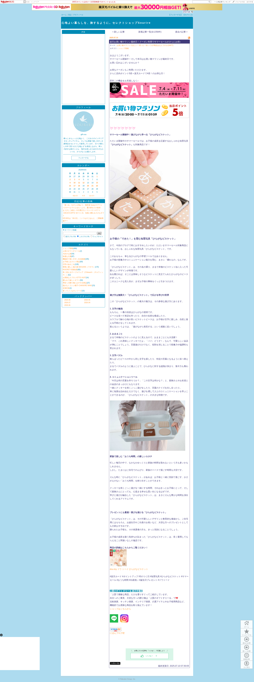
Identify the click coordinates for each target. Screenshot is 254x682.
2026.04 (87, 303)
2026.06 (67, 305)
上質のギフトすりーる (71, 251)
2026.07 (67, 303)
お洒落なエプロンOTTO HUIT (74, 278)
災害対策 (66, 288)
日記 (69, 15)
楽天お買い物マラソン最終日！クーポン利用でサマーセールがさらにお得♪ (145, 42)
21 (92, 186)
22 (97, 186)
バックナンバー (83, 296)
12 (83, 183)
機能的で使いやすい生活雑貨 (74, 259)
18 (79, 186)
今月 (83, 195)
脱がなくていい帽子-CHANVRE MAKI (77, 285)
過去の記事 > (181, 32)
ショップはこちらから (120, 609)
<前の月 (75, 195)
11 (79, 183)
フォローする (246, 635)
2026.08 (67, 300)
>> (222, 2)
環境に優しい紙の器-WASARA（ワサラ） (79, 267)
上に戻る (246, 667)
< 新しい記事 (118, 32)
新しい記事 (247, 651)
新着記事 (246, 659)
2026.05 (87, 300)
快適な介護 (67, 256)
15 (97, 183)
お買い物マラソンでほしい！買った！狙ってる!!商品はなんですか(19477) (145, 45)
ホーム (64, 15)
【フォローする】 (175, 15)
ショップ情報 (68, 248)
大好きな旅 (67, 254)
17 (74, 186)
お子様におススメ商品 (71, 262)
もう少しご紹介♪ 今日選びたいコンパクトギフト (81, 210)
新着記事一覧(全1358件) (149, 32)
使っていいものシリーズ (72, 291)
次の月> (91, 195)
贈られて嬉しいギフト (71, 280)
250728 (186, 12)
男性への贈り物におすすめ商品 (75, 283)
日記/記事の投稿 (83, 201)
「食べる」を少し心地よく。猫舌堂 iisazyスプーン (82, 205)
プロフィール (78, 15)
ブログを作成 (240, 2)
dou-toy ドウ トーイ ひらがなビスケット (129, 569)
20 (88, 186)
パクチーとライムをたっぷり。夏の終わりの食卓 (82, 208)
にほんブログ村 (117, 633)
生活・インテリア (32, 2)
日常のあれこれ (69, 264)
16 (70, 186)
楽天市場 (250, 2)
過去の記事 (247, 643)
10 (74, 183)
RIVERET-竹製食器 (70, 270)
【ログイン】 (188, 15)
